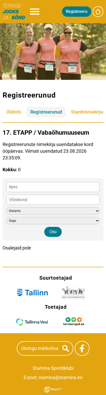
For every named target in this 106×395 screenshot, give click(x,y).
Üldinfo (13, 112)
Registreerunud (46, 112)
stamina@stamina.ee (61, 377)
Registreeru (76, 11)
